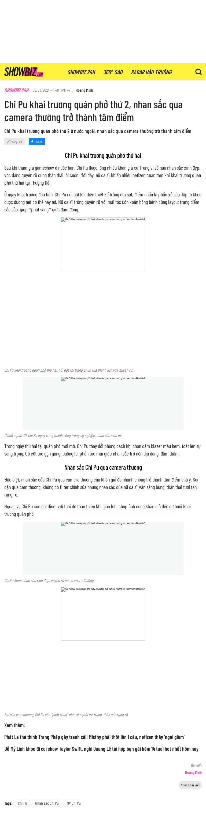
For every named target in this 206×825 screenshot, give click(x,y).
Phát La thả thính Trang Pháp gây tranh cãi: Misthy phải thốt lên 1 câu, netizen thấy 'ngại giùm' (94, 737)
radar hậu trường (151, 72)
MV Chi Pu (74, 802)
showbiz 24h (81, 72)
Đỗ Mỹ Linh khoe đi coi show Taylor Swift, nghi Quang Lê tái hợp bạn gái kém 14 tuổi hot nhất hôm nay (101, 748)
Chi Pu (22, 802)
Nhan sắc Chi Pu (47, 802)
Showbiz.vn (23, 72)
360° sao (112, 72)
